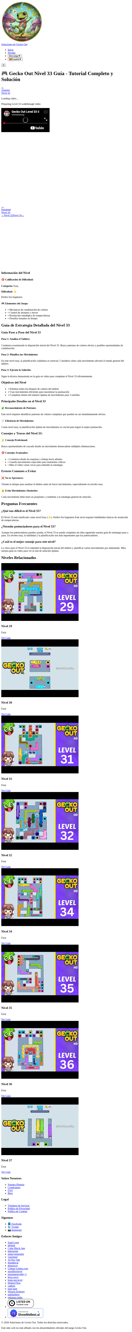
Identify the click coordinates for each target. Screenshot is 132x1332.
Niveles (11, 52)
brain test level (15, 1280)
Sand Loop (13, 1242)
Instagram (15, 1230)
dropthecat (13, 1262)
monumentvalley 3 (17, 1274)
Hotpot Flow (14, 1283)
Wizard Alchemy (16, 1291)
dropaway (13, 1265)
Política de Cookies (17, 1211)
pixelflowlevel (15, 1271)
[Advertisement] (66, 240)
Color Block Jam (16, 1248)
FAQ (10, 1190)
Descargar (15, 56)
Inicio (11, 49)
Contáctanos (14, 1187)
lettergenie (13, 1251)
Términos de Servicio (18, 1205)
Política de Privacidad (19, 1208)
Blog (10, 1193)
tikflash (11, 1245)
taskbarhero (13, 1294)
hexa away (13, 1277)
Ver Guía (5, 637)
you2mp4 (12, 1257)
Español (15, 59)
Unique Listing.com (18, 1268)
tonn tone (12, 1288)
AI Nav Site (14, 1259)
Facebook (15, 1224)
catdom (11, 1285)
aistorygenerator (16, 1254)
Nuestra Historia (16, 1184)
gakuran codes (15, 1297)
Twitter (13, 1227)
